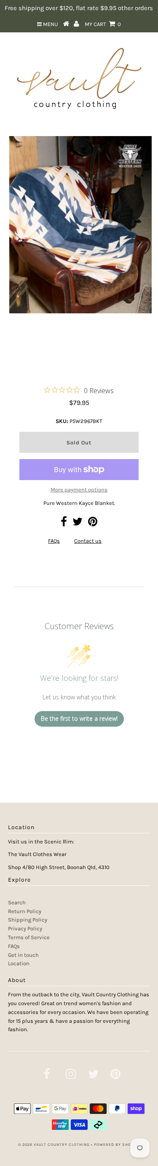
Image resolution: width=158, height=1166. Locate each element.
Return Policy (24, 911)
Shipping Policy (27, 920)
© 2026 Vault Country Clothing (54, 1144)
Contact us (88, 541)
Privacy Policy (25, 928)
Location (18, 963)
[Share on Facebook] (64, 523)
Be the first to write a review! (79, 718)
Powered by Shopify (117, 1144)
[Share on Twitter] (77, 523)
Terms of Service (29, 937)
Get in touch (23, 955)
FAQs (54, 541)
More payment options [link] (79, 489)
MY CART (103, 24)
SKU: (62, 421)
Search (17, 902)
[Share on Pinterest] (92, 523)
